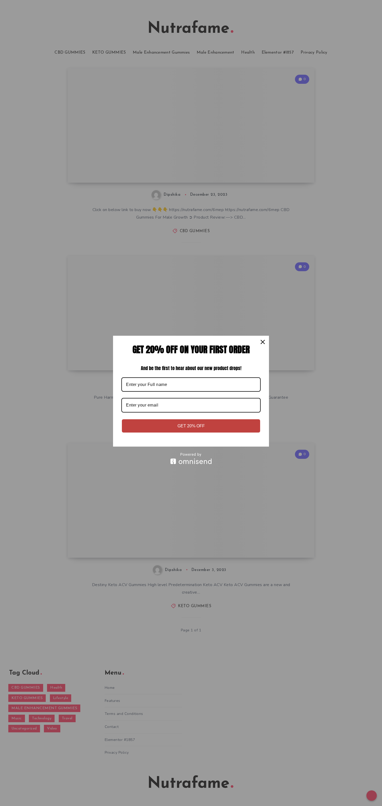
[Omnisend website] (191, 458)
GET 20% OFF (191, 426)
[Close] (262, 342)
